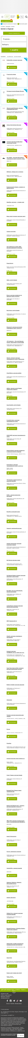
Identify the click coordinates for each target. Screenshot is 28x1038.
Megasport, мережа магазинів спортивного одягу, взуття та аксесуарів (14, 328)
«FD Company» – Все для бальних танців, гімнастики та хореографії (15, 342)
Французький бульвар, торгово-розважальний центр (15, 109)
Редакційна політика (10, 1035)
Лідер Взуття (10, 263)
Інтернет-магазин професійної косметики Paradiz (14, 142)
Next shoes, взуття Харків (13, 310)
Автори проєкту (18, 1003)
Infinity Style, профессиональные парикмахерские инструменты (15, 944)
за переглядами (17, 56)
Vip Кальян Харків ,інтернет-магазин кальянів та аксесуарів (16, 576)
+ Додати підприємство (14, 33)
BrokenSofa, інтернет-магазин (14, 60)
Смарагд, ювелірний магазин (14, 528)
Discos (8, 729)
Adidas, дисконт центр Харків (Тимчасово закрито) (14, 389)
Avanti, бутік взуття (11, 836)
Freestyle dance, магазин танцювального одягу (13, 421)
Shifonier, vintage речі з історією (15, 171)
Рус (22, 17)
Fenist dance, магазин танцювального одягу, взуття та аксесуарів (15, 466)
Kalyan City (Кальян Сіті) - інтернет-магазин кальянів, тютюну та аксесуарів (15, 807)
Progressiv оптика (11, 74)
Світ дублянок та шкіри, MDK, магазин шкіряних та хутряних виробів (14, 248)
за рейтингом (10, 56)
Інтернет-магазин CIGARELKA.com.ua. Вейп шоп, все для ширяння (15, 652)
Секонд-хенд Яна (11, 231)
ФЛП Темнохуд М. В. (12, 621)
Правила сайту (16, 1034)
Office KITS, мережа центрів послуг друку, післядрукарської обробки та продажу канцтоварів (16, 822)
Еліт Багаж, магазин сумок (13, 560)
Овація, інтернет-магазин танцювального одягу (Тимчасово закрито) (15, 359)
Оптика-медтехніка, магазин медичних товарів (14, 544)
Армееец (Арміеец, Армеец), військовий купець (14, 883)
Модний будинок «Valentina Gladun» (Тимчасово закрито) (16, 929)
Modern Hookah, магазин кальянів (15, 684)
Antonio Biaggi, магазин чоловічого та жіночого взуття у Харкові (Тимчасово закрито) (16, 452)
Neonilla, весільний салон (13, 511)
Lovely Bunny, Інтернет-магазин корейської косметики (15, 606)
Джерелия (9, 699)
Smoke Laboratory (11, 897)
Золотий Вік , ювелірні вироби (14, 868)
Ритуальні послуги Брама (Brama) (15, 91)
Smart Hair (9, 957)
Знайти (14, 50)
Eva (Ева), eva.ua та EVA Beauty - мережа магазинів (15, 591)
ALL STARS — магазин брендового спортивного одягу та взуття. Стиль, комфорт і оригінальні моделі (16, 159)
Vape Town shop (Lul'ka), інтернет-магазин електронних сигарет (15, 668)
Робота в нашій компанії (6, 995)
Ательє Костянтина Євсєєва (14, 125)
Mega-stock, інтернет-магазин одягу (16, 216)
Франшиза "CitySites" (5, 996)
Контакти (12, 1003)
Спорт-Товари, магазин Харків (14, 775)
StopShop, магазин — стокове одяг (15, 202)
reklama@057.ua (4, 1012)
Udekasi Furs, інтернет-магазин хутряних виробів (15, 914)
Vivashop (9, 743)
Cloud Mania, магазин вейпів (14, 373)
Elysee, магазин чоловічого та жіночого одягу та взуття (14, 296)
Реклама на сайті (4, 993)
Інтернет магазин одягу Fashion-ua (15, 758)
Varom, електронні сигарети (14, 851)
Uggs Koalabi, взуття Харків (13, 405)
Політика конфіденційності (7, 1034)
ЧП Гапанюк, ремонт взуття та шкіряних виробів (14, 480)
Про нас (8, 1003)
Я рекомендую (12, 67)
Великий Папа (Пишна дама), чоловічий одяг (14, 791)
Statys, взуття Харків (12, 280)
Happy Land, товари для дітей (14, 973)
